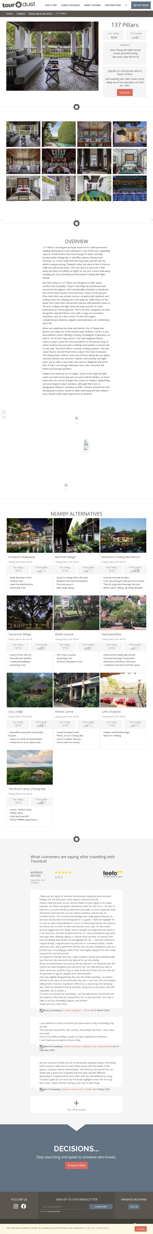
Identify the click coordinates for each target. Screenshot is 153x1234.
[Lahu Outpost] (76, 420)
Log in (134, 1206)
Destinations (113, 5)
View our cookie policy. (97, 1227)
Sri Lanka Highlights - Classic (75, 1010)
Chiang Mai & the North (40, 13)
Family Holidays (70, 5)
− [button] (4, 416)
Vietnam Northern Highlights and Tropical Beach (87, 1046)
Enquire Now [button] (76, 1165)
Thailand (20, 13)
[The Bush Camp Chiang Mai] (66, 487)
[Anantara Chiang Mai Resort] (86, 446)
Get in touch (141, 5)
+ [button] (4, 412)
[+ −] (76, 454)
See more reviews (76, 1103)
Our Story (51, 5)
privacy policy (54, 1211)
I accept (141, 1228)
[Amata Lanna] (85, 451)
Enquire (125, 92)
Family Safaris (92, 5)
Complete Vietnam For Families (76, 1089)
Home (9, 13)
